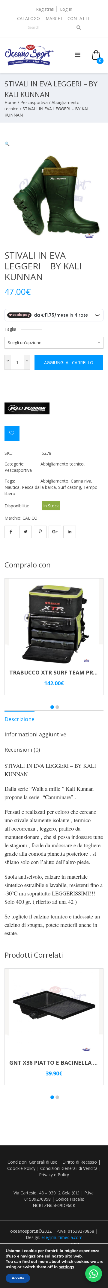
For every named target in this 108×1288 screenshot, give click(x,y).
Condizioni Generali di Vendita (69, 1168)
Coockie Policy (21, 1168)
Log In (66, 9)
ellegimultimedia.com (61, 1237)
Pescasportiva (34, 102)
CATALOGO (28, 18)
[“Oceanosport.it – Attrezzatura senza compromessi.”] (29, 64)
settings (66, 1267)
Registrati (45, 9)
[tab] (19, 719)
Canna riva (81, 481)
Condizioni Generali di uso (33, 1162)
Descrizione (19, 719)
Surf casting (69, 487)
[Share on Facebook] (10, 532)
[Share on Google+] (55, 532)
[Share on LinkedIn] (69, 532)
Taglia (10, 329)
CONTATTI (78, 18)
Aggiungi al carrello (68, 362)
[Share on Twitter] (25, 532)
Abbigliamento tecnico (62, 464)
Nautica (12, 487)
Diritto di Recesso (79, 1162)
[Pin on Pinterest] (40, 532)
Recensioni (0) (22, 749)
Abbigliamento (54, 481)
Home (10, 102)
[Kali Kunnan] (27, 409)
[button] (7, 143)
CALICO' (30, 518)
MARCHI (54, 18)
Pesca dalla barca (39, 487)
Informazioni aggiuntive (35, 734)
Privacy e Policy (54, 1174)
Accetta (18, 1278)
